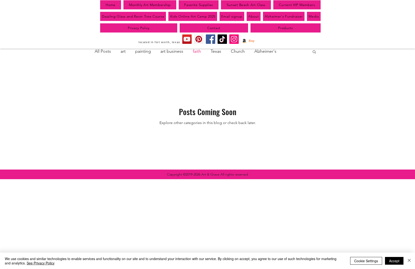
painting (143, 51)
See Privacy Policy (41, 263)
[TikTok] (222, 39)
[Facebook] (210, 39)
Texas (216, 51)
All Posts (103, 51)
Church (238, 51)
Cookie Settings (366, 260)
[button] (314, 52)
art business (171, 51)
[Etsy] (252, 41)
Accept (394, 260)
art (123, 51)
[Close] (409, 260)
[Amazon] (244, 41)
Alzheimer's (265, 51)
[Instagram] (234, 39)
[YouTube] (187, 39)
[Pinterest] (198, 39)
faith (197, 51)
